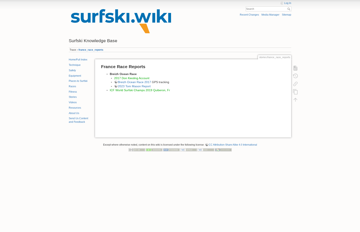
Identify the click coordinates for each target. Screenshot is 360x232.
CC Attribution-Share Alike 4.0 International (233, 144)
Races (72, 86)
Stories (73, 97)
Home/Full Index (78, 59)
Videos (73, 102)
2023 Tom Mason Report (134, 86)
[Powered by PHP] (171, 149)
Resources (75, 107)
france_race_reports (91, 49)
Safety (72, 70)
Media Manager (270, 14)
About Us (74, 113)
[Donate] (154, 149)
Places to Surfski (78, 81)
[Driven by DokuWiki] (223, 149)
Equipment (75, 75)
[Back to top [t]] (295, 99)
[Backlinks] (295, 84)
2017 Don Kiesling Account (131, 78)
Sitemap (286, 14)
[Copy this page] (295, 92)
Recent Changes (249, 14)
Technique (75, 65)
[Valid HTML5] (188, 149)
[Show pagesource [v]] (295, 68)
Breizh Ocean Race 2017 (134, 82)
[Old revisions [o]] (295, 76)
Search (289, 8)
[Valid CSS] (206, 149)
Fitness (73, 91)
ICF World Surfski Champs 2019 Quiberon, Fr (140, 90)
